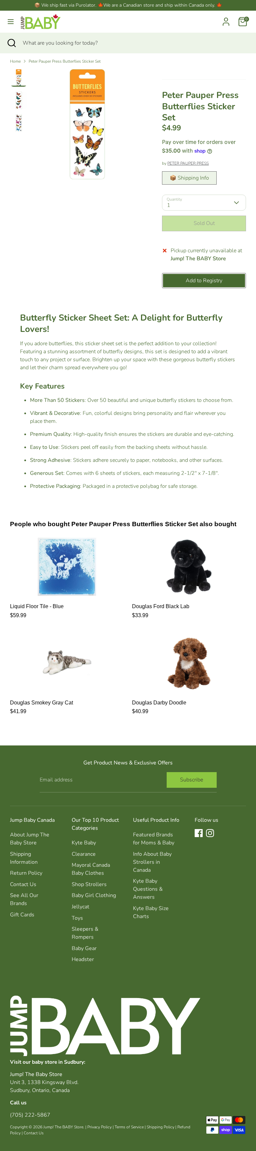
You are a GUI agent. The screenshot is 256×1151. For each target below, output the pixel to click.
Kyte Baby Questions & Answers (148, 889)
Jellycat (80, 906)
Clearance (84, 854)
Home (15, 61)
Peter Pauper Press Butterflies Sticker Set (65, 61)
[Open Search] (11, 43)
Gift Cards (22, 914)
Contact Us (23, 884)
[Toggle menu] (10, 21)
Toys (77, 918)
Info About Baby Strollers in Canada (152, 862)
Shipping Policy (160, 1127)
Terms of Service (129, 1127)
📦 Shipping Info (189, 178)
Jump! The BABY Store (63, 1127)
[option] (87, 126)
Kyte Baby (84, 842)
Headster (83, 959)
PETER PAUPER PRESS (188, 163)
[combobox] (134, 43)
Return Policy (26, 873)
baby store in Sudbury (58, 1061)
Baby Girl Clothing (94, 895)
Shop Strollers (89, 884)
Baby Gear (84, 948)
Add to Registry (204, 280)
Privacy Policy (99, 1127)
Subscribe (191, 779)
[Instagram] (210, 833)
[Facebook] (199, 833)
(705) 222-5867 (30, 1115)
